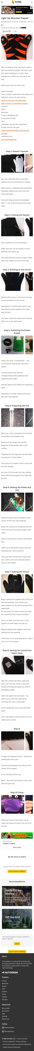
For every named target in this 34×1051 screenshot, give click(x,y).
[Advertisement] (17, 10)
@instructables (9, 1028)
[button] (2, 2)
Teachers (5, 1000)
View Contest (17, 847)
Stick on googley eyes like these (13, 100)
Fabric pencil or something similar (14, 103)
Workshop (5, 984)
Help (3, 1014)
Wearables (23, 22)
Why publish (6, 1008)
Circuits (15, 22)
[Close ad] (31, 7)
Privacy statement (9, 1041)
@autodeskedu (9, 1031)
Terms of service (22, 1039)
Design (4, 986)
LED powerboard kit (8, 139)
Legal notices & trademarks (11, 1047)
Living (4, 994)
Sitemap (4, 1016)
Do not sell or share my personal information (17, 1044)
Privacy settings (21, 1041)
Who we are (5, 1019)
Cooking (4, 992)
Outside (4, 997)
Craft (3, 989)
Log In (17, 944)
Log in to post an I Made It (17, 871)
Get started (5, 1011)
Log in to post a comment (17, 951)
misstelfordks (7, 22)
